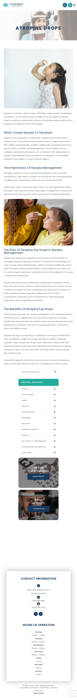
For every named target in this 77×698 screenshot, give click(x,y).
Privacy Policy (44, 688)
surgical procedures (30, 429)
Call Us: (65, 5)
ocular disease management (34, 447)
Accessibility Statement (29, 688)
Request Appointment (70, 5)
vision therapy (28, 394)
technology (26, 452)
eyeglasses (26, 418)
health (24, 400)
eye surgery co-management (34, 441)
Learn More (38, 476)
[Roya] (38, 693)
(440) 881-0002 (38, 601)
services (25, 406)
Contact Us (38, 508)
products (25, 435)
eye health (26, 423)
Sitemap (54, 688)
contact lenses (28, 412)
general (25, 389)
